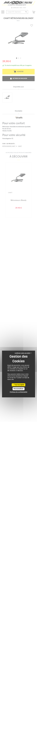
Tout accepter (19, 385)
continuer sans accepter (22, 353)
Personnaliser (18, 389)
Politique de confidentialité (18, 392)
